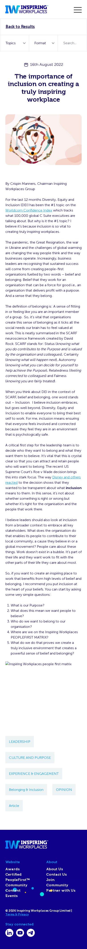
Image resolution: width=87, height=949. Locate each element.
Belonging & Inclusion (26, 790)
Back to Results (20, 26)
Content (13, 891)
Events (11, 896)
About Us (54, 869)
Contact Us (56, 874)
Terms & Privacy (17, 914)
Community (16, 885)
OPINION (64, 790)
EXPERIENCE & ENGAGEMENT (34, 774)
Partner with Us (60, 891)
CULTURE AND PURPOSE (30, 758)
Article (14, 806)
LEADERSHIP (19, 741)
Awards (12, 869)
